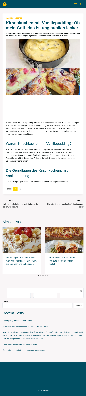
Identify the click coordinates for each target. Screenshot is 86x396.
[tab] (38, 275)
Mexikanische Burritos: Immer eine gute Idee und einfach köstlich (62, 260)
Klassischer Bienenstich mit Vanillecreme (20, 344)
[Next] (80, 250)
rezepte (18, 18)
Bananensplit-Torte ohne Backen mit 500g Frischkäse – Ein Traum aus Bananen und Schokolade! (21, 260)
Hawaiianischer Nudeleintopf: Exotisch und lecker (65, 203)
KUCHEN (9, 18)
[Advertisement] (43, 109)
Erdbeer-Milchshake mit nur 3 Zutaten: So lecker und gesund (20, 203)
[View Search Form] (81, 4)
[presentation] (22, 240)
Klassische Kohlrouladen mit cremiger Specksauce (24, 350)
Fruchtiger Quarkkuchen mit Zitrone (17, 321)
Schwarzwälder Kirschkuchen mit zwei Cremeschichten (26, 326)
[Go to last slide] (6, 250)
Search (5, 302)
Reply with (80, 291)
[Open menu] (75, 4)
